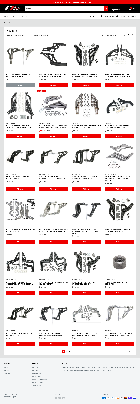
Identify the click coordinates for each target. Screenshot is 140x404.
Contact (35, 370)
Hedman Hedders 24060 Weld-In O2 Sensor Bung (117, 283)
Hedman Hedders (11, 72)
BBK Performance (44, 123)
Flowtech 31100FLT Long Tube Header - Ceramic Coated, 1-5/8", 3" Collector (85, 334)
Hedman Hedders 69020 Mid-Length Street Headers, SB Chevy (117, 230)
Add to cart (53, 85)
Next (129, 351)
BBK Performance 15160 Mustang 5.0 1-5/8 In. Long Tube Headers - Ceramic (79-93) (53, 230)
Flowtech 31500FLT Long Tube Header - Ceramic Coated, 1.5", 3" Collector (119, 334)
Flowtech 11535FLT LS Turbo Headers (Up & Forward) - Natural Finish (86, 126)
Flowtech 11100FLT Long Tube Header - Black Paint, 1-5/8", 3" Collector (52, 75)
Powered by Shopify (10, 397)
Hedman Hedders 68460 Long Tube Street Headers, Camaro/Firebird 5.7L (19, 283)
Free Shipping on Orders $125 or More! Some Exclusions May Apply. (70, 2)
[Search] (106, 8)
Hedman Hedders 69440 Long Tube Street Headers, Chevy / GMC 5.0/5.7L (52, 177)
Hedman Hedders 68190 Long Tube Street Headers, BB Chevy (20, 334)
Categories (23, 16)
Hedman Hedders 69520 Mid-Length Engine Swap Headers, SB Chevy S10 (18, 126)
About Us (35, 367)
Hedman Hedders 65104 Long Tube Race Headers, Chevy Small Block (85, 177)
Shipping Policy (37, 382)
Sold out (20, 85)
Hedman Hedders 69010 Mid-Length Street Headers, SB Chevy (84, 283)
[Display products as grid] (129, 35)
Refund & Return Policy (40, 379)
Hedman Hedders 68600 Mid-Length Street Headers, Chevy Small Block (85, 75)
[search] (64, 8)
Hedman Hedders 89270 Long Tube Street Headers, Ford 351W (53, 283)
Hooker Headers (11, 174)
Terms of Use (36, 386)
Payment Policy (37, 373)
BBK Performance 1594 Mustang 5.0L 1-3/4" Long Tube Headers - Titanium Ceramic (118, 178)
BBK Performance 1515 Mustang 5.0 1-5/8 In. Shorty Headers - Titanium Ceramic (53, 126)
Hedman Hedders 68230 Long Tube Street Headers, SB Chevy (20, 230)
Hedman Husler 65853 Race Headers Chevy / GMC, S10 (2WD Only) (18, 75)
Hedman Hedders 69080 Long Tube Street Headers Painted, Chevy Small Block (85, 231)
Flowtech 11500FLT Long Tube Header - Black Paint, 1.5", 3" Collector (118, 126)
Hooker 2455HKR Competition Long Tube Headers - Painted (20, 177)
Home (6, 16)
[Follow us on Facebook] (56, 398)
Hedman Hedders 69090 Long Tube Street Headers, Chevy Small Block (118, 75)
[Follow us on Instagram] (63, 398)
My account (116, 10)
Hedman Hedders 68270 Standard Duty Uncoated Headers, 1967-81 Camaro (52, 334)
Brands (13, 16)
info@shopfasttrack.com (128, 16)
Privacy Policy (37, 376)
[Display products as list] (132, 35)
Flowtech (42, 72)
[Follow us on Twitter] (59, 398)
